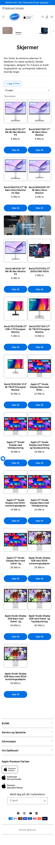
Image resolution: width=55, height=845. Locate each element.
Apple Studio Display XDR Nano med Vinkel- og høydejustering (16, 619)
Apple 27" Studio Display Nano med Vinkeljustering (39, 503)
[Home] (14, 17)
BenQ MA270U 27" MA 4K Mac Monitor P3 (15, 132)
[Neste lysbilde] (52, 31)
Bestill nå (44, 3)
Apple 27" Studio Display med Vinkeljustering (15, 445)
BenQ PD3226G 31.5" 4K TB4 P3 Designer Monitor (15, 387)
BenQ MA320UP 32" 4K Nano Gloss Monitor (39, 190)
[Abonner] (44, 800)
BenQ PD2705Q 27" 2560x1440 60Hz (39, 270)
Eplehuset (31, 830)
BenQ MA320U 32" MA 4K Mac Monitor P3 (15, 271)
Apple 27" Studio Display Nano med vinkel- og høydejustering (15, 561)
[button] (3, 17)
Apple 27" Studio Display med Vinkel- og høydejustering (39, 445)
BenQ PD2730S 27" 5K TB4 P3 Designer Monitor (39, 329)
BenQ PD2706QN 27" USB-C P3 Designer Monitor (15, 329)
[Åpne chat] (3, 458)
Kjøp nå (15, 150)
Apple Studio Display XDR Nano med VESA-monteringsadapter (15, 676)
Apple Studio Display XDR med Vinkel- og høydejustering (39, 619)
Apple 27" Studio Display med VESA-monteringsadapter (15, 503)
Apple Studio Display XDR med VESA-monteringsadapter (39, 561)
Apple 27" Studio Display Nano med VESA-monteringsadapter (39, 387)
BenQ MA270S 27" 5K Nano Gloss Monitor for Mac (15, 190)
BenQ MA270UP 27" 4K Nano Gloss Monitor (39, 132)
